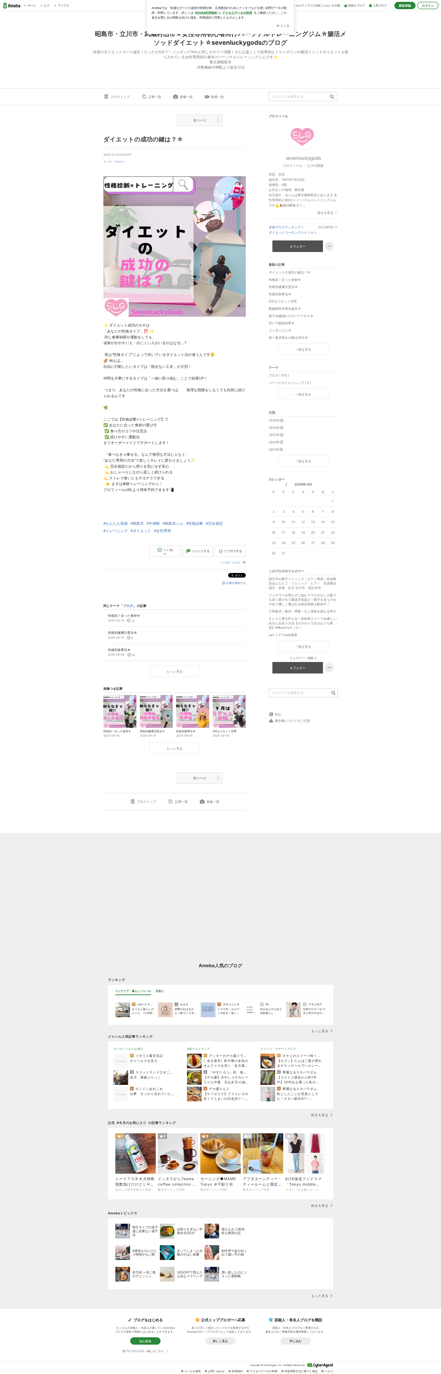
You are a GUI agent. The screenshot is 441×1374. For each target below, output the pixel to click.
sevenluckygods (303, 158)
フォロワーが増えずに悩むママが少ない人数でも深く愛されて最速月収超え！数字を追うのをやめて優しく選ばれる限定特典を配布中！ (302, 599)
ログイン (428, 5)
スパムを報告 (192, 1371)
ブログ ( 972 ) (279, 375)
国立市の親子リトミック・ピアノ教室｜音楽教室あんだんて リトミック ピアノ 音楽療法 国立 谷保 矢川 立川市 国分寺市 (303, 583)
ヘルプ (329, 1371)
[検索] (332, 97)
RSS (278, 714)
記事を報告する (236, 583)
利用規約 (237, 1371)
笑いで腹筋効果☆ (282, 323)
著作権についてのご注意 (292, 721)
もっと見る (175, 671)
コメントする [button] (201, 551)
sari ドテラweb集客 (285, 635)
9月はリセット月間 (283, 301)
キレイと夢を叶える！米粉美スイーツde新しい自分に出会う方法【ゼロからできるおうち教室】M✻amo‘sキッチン (303, 623)
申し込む (296, 1341)
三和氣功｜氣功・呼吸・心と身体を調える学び (302, 611)
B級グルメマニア (198, 1048)
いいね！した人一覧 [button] (233, 562)
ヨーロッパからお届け (128, 1048)
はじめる (145, 1341)
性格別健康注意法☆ (283, 287)
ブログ (118, 161)
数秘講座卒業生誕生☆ (285, 308)
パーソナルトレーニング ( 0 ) (290, 383)
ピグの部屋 (315, 166)
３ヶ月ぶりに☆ (280, 330)
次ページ (199, 120)
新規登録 (405, 5)
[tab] (133, 991)
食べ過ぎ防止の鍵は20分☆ (288, 337)
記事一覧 (154, 97)
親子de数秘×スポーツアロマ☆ (291, 316)
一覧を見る (303, 349)
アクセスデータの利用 (263, 1371)
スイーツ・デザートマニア (278, 1048)
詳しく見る (220, 1341)
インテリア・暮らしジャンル (133, 991)
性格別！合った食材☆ (285, 280)
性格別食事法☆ (280, 294)
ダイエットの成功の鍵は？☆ (143, 139)
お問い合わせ (216, 1371)
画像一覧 (186, 97)
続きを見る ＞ (327, 213)
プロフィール (292, 166)
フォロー (299, 246)
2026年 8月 (303, 484)
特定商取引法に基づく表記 (301, 1371)
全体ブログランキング (285, 227)
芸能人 (160, 991)
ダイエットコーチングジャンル (291, 232)
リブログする (233, 551)
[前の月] (286, 484)
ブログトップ (120, 97)
